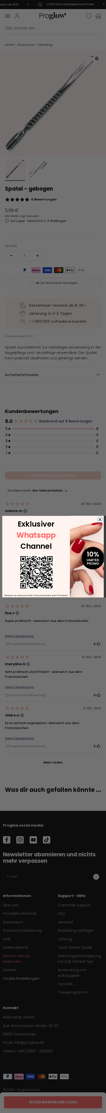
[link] (36, 572)
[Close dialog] (100, 519)
